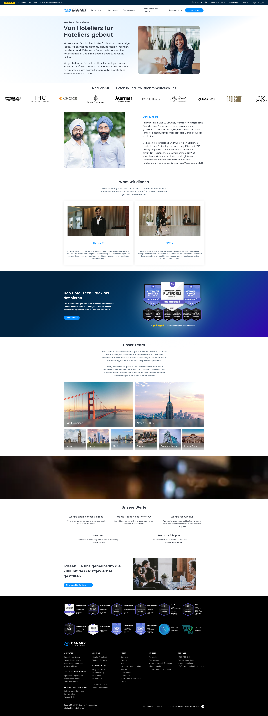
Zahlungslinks (69, 697)
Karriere (124, 660)
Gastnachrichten (71, 682)
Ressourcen (125, 675)
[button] (197, 2)
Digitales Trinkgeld (100, 660)
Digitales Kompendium (73, 676)
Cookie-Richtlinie (176, 706)
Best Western (154, 660)
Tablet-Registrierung (72, 660)
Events (123, 681)
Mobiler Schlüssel (71, 666)
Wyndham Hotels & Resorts (160, 663)
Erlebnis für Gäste (99, 684)
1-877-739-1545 (184, 657)
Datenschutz (161, 706)
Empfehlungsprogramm (130, 678)
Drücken (124, 669)
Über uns (124, 657)
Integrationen (126, 672)
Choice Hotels (155, 666)
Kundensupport (234, 2)
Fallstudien (153, 657)
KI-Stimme (96, 676)
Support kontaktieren (186, 663)
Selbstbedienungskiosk (73, 663)
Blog (122, 663)
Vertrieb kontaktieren (218, 2)
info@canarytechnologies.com (191, 666)
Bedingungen (148, 706)
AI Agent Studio (98, 670)
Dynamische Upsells (72, 679)
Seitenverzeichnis (192, 706)
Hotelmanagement (100, 687)
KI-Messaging (98, 673)
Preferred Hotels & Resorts (160, 669)
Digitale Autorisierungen (74, 691)
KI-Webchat (97, 679)
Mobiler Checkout (99, 657)
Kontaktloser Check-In (73, 657)
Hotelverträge (69, 694)
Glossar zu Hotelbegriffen (131, 666)
